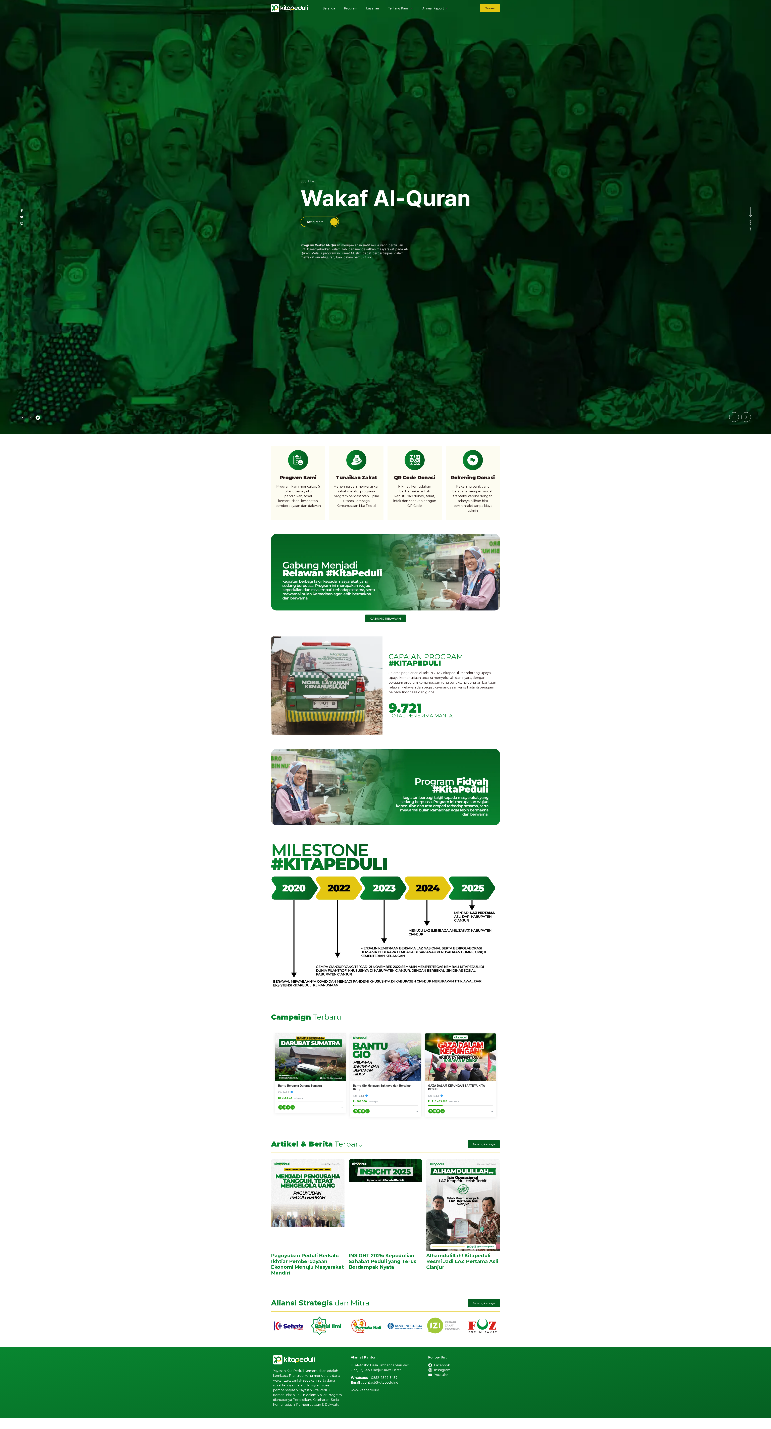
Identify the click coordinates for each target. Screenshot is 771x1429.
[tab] (22, 417)
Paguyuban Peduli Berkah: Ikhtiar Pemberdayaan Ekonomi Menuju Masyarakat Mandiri (307, 1264)
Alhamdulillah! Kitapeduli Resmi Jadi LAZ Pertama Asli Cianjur (462, 1261)
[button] (734, 417)
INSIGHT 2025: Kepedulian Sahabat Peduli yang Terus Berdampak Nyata (382, 1261)
